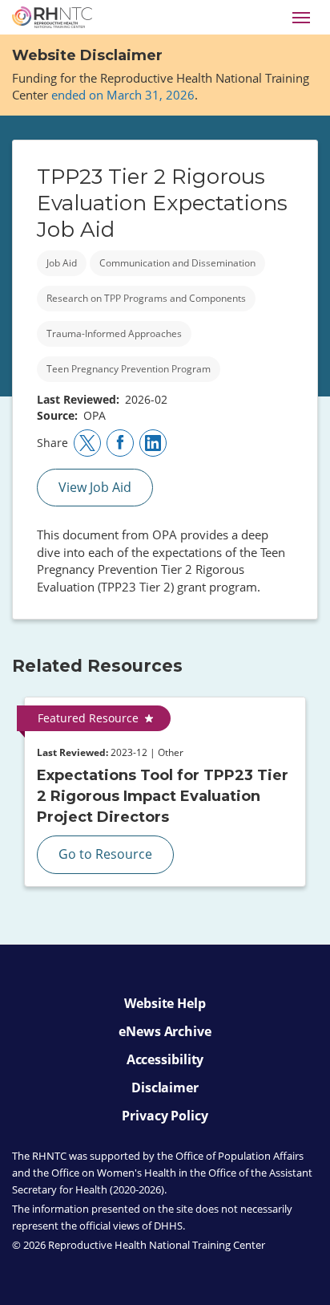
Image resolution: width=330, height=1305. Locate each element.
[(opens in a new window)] (87, 443)
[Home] (52, 17)
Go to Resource (105, 854)
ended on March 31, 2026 (123, 95)
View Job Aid (94, 487)
